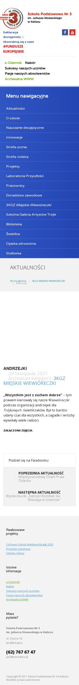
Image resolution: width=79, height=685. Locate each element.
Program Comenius (18, 549)
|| (22, 37)
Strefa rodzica (17, 157)
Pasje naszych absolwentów (27, 73)
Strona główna (18, 280)
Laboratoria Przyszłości (25, 176)
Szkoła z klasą (15, 553)
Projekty (13, 166)
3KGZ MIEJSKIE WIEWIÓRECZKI (48, 280)
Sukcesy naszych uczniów (25, 68)
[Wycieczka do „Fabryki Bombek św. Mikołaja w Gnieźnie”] (67, 495)
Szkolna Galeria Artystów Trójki (31, 214)
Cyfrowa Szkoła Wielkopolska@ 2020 (29, 544)
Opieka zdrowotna (21, 244)
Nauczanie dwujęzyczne (25, 128)
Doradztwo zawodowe (24, 195)
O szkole (13, 118)
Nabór (30, 63)
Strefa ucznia (16, 147)
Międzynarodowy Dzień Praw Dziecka (41, 477)
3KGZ (28, 205)
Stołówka (13, 253)
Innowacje (14, 137)
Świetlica (13, 234)
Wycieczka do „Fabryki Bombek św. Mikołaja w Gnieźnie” (33, 496)
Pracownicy (15, 186)
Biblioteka (14, 224)
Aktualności (15, 108)
